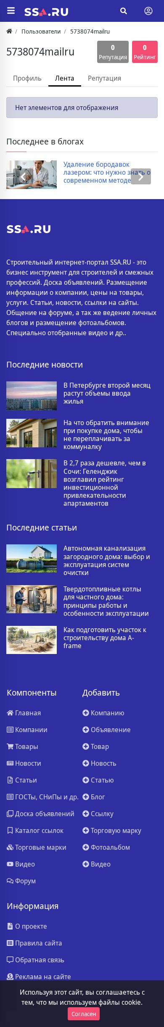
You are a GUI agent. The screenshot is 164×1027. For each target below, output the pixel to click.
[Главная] (9, 31)
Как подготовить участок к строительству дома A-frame (104, 638)
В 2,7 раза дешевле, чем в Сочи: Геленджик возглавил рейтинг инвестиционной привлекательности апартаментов (104, 483)
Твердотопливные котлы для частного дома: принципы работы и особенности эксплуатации (106, 601)
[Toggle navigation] (148, 11)
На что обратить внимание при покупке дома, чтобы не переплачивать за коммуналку (106, 435)
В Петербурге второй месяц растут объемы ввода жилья (107, 393)
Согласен (83, 1014)
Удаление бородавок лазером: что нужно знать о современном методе (107, 172)
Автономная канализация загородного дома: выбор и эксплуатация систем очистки (106, 560)
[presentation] (23, 176)
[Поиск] (123, 11)
